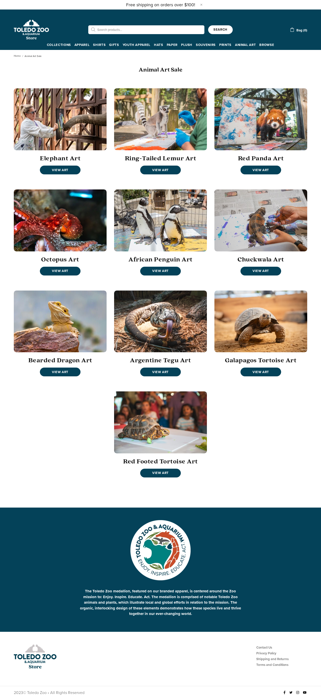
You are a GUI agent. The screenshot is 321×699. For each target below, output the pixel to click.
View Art (60, 170)
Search (220, 29)
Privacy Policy (266, 653)
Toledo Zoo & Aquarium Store (31, 29)
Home (17, 56)
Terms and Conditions (272, 665)
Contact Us (264, 647)
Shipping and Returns (272, 659)
